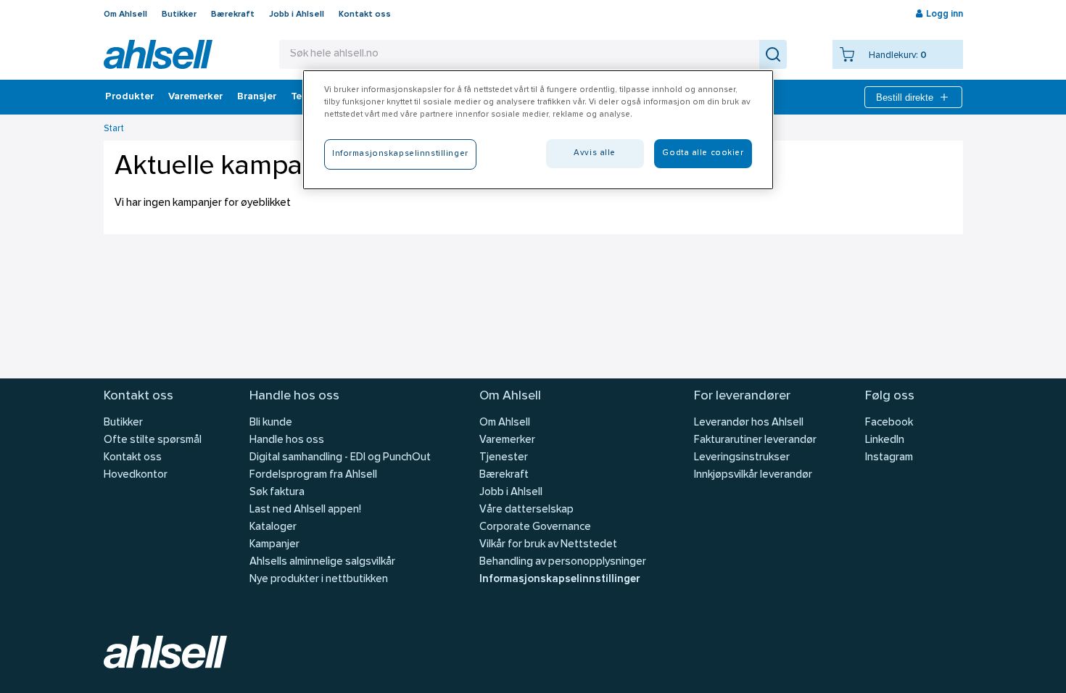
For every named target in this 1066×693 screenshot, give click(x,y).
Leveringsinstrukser (742, 457)
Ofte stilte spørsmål (153, 440)
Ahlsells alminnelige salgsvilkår (322, 562)
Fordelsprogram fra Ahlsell (313, 475)
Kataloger (273, 527)
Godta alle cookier (702, 153)
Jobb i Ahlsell (296, 14)
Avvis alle (595, 153)
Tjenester (503, 457)
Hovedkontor (136, 475)
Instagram (889, 457)
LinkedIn (884, 440)
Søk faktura (277, 492)
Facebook (889, 423)
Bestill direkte (904, 97)
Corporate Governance (535, 527)
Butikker (179, 14)
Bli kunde (270, 423)
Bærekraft (233, 14)
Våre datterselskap (526, 510)
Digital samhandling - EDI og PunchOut (340, 457)
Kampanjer (274, 544)
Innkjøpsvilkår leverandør (753, 475)
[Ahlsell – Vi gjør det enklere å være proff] (158, 54)
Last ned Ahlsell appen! (305, 510)
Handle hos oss (286, 440)
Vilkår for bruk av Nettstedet (548, 544)
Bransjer (256, 97)
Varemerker (195, 97)
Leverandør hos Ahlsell (748, 423)
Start (114, 129)
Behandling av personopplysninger (562, 562)
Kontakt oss (365, 14)
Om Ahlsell (125, 14)
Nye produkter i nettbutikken (318, 579)
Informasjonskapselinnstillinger (559, 579)
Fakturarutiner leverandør (755, 440)
